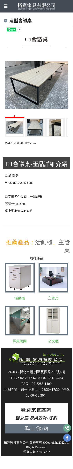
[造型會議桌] (36, 85)
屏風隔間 (20, 341)
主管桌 (53, 298)
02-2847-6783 (53, 378)
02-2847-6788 (30, 378)
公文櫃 (53, 341)
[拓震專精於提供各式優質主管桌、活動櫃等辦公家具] (36, 6)
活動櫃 (44, 242)
